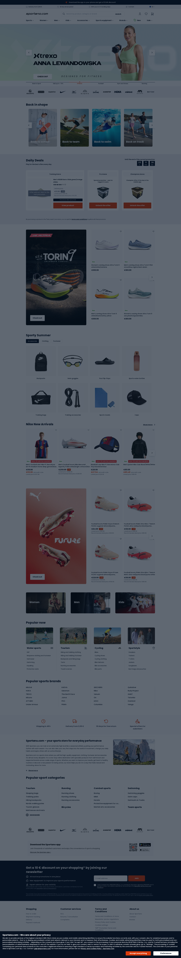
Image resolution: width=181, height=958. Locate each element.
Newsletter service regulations (107, 919)
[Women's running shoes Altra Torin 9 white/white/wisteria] (106, 245)
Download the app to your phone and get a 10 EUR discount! (92, 2)
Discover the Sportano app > (40, 852)
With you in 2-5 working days (100, 7)
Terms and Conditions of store (107, 916)
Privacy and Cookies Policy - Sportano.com (97, 949)
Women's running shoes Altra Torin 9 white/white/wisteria (105, 266)
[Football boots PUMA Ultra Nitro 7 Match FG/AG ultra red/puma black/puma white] (139, 503)
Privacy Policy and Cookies (105, 922)
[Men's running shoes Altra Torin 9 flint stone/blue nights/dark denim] (139, 245)
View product (68, 205)
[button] (29, 53)
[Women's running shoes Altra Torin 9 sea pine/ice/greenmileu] (139, 293)
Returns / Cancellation (69, 917)
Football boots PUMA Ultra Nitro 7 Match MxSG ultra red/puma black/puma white (139, 573)
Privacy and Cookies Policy (146, 895)
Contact (131, 7)
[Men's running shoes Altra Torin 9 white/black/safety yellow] (106, 293)
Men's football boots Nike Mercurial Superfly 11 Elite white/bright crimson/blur (74, 465)
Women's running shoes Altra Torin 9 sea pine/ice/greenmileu (138, 315)
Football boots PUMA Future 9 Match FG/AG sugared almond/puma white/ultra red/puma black (105, 525)
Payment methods (33, 923)
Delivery (29, 920)
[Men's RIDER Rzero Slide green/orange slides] (39, 193)
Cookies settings (101, 925)
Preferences (165, 953)
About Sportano (135, 914)
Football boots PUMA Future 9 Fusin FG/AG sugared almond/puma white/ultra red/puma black (104, 573)
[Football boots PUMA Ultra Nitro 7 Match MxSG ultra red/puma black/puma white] (139, 552)
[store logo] (37, 13)
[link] (140, 14)
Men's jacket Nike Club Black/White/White (139, 464)
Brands (122, 20)
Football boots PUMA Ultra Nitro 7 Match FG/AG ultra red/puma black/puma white (139, 525)
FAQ (61, 914)
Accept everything (138, 953)
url (46, 602)
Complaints (64, 920)
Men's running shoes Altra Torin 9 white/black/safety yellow (104, 315)
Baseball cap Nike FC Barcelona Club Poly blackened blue (105, 465)
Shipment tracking (33, 917)
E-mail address (102, 878)
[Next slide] (152, 453)
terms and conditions (79, 219)
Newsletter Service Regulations (46, 888)
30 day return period (66, 7)
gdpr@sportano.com (42, 949)
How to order (31, 914)
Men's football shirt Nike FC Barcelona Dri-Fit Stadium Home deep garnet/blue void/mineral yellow (41, 465)
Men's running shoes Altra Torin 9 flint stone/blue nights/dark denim (138, 266)
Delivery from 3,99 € (35, 7)
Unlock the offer (103, 205)
